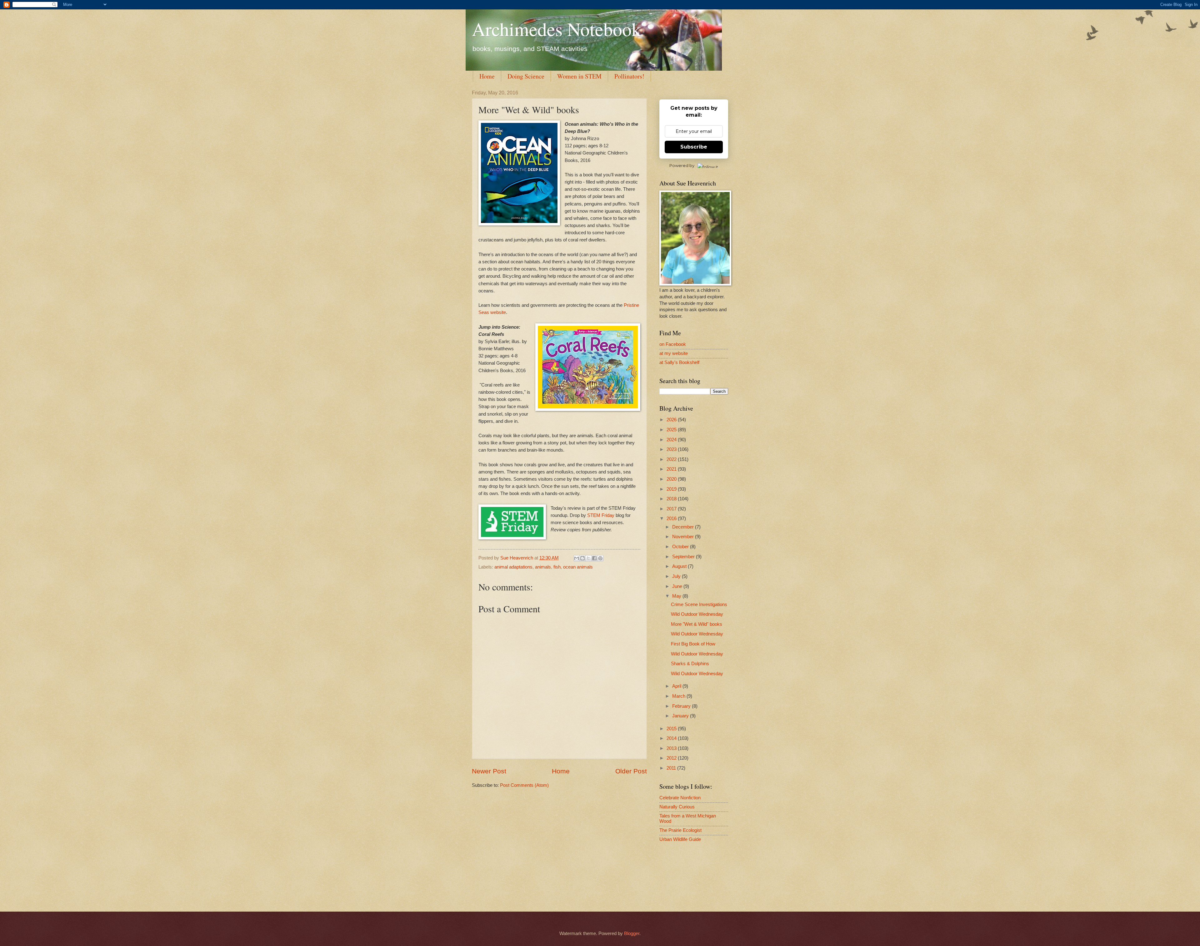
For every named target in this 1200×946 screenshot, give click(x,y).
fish (557, 566)
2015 (672, 728)
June (677, 586)
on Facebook (672, 344)
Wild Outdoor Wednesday (697, 614)
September (684, 556)
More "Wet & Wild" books (696, 624)
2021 (672, 469)
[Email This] (576, 558)
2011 (672, 768)
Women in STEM (579, 76)
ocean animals (578, 566)
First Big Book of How (693, 643)
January (681, 715)
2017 (672, 508)
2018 (672, 498)
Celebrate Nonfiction (680, 797)
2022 (672, 459)
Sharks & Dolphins (690, 663)
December (683, 526)
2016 (672, 518)
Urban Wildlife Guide (680, 839)
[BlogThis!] (582, 558)
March (679, 696)
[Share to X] (588, 558)
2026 (672, 419)
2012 (672, 758)
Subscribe (693, 147)
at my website (673, 353)
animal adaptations (513, 566)
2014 (672, 738)
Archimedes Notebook (556, 28)
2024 (672, 439)
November (683, 536)
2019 (672, 489)
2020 (672, 479)
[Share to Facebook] (594, 558)
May (677, 596)
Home (487, 76)
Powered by (681, 165)
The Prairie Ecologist (680, 830)
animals (543, 566)
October (681, 546)
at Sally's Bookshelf (679, 362)
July (677, 576)
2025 (672, 429)
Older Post (631, 771)
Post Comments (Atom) (524, 785)
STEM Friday (600, 515)
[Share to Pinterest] (600, 558)
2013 (672, 748)
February (682, 706)
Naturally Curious (677, 806)
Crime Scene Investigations (699, 604)
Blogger (631, 933)
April (677, 686)
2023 (672, 449)
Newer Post (489, 771)
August (680, 566)
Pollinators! (629, 76)
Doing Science (526, 76)
